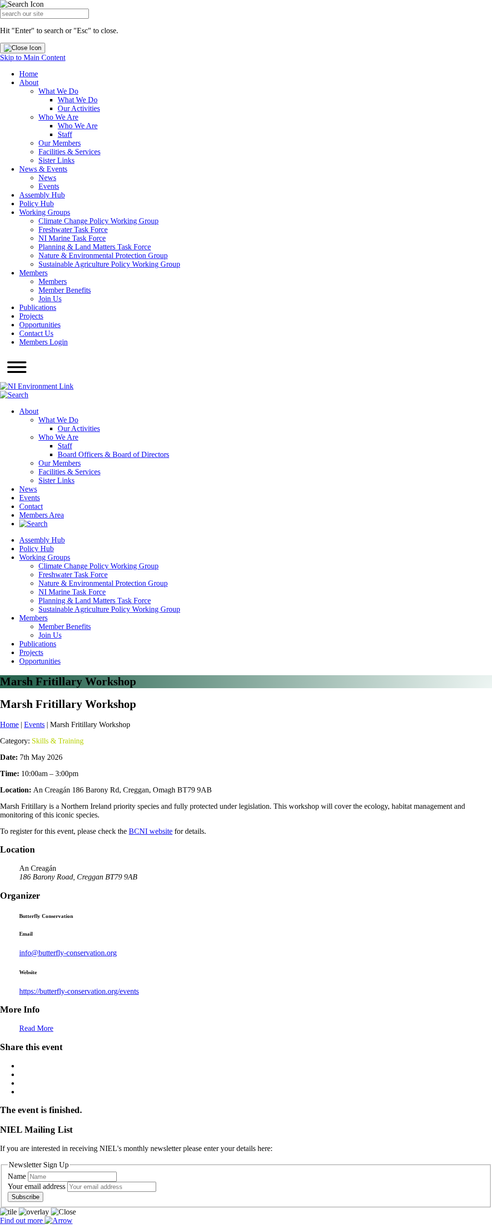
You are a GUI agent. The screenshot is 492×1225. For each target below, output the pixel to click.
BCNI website (150, 831)
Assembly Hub (42, 195)
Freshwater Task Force (73, 229)
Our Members (59, 143)
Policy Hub (36, 203)
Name (18, 1176)
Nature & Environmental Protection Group (103, 255)
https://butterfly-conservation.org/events (79, 991)
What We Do (58, 91)
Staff (65, 134)
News (47, 177)
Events (48, 186)
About (28, 82)
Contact (31, 506)
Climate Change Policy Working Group (98, 221)
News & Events (43, 169)
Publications (37, 307)
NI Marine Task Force (72, 238)
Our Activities (79, 108)
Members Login (43, 342)
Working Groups (44, 212)
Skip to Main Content (32, 57)
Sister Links (56, 160)
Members (33, 273)
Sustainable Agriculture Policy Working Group (109, 264)
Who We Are (58, 117)
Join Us (50, 299)
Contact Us (36, 333)
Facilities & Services (69, 152)
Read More (36, 1028)
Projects (31, 316)
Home (28, 74)
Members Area (41, 515)
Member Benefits (64, 290)
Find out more (22, 1220)
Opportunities (40, 325)
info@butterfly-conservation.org (68, 953)
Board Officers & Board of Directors (113, 454)
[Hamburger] (17, 368)
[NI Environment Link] (37, 386)
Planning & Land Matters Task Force (94, 247)
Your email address (37, 1186)
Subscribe (25, 1196)
